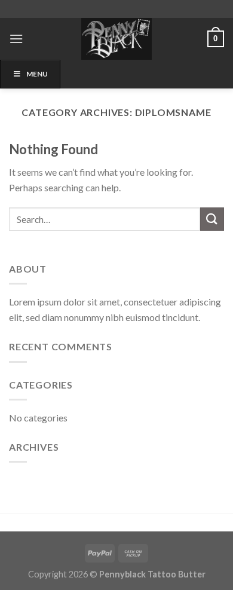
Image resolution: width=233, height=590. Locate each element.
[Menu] (16, 38)
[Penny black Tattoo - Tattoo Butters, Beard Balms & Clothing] (116, 39)
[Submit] (212, 219)
